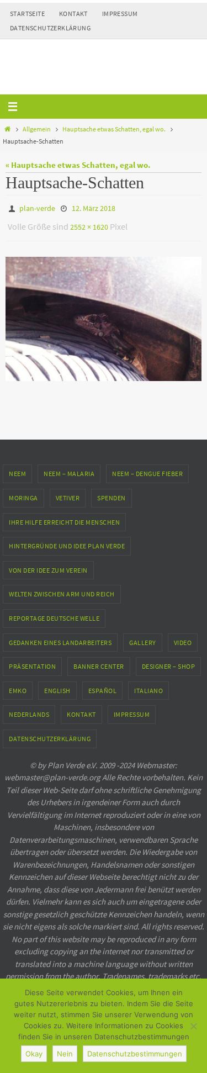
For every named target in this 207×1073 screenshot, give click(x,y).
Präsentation (32, 661)
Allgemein (37, 129)
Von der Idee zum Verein (48, 565)
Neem (17, 468)
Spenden (111, 493)
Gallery (142, 637)
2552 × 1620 (89, 224)
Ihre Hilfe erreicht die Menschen (64, 516)
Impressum (120, 13)
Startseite (27, 13)
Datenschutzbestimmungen (134, 1053)
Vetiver (68, 493)
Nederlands (29, 709)
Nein (65, 1053)
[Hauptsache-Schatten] (103, 313)
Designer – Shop (168, 661)
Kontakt (73, 13)
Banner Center (98, 661)
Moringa (23, 493)
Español (102, 685)
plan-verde (37, 208)
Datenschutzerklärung (50, 28)
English (57, 685)
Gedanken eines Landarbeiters (60, 637)
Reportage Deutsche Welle (54, 613)
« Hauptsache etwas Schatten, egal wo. (78, 165)
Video (183, 637)
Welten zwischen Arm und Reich (62, 589)
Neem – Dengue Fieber (147, 468)
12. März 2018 (93, 208)
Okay (34, 1053)
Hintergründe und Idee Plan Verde (67, 541)
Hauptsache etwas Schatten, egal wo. (114, 129)
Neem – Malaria (69, 468)
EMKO (17, 685)
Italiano (148, 685)
